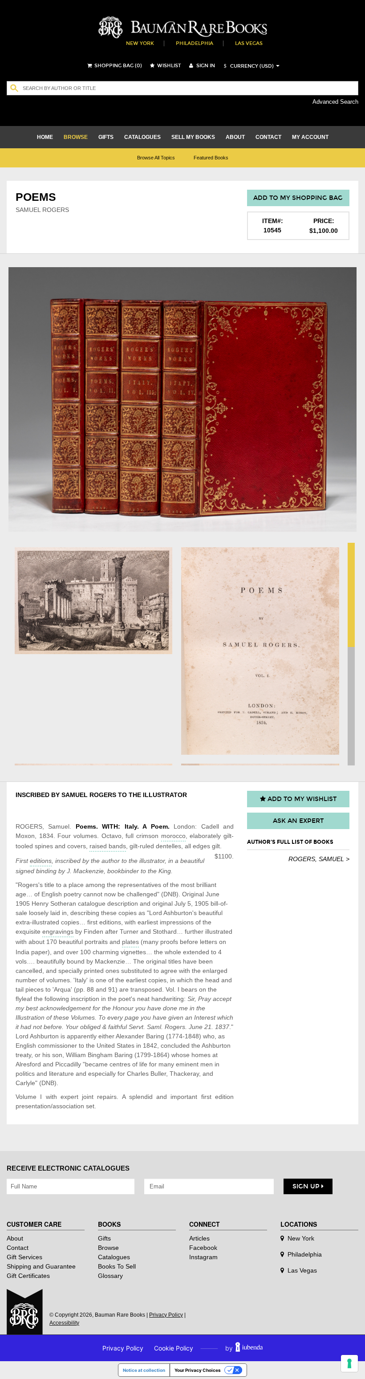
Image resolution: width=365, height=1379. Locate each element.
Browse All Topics (156, 157)
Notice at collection (144, 1370)
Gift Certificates (28, 1275)
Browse (108, 1247)
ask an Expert (298, 821)
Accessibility (64, 1323)
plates (130, 941)
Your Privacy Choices (197, 1370)
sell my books (193, 137)
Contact (17, 1247)
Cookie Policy (173, 1348)
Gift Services (24, 1257)
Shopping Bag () (117, 66)
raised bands (107, 846)
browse (76, 137)
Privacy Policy (166, 1315)
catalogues (142, 137)
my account (310, 137)
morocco (173, 835)
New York (140, 43)
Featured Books (211, 157)
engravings (57, 931)
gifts (106, 137)
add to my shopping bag (298, 198)
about (235, 137)
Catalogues (114, 1257)
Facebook (203, 1247)
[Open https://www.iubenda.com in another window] (249, 1348)
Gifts (104, 1238)
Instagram (203, 1257)
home (45, 137)
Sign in (205, 66)
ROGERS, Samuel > (318, 858)
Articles (199, 1238)
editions (41, 860)
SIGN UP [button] (306, 1186)
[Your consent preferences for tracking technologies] (349, 1363)
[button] (247, 66)
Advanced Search (335, 101)
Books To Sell (117, 1266)
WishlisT (168, 66)
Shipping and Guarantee (41, 1266)
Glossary (110, 1275)
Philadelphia (194, 43)
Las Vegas (249, 43)
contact (268, 137)
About (15, 1238)
